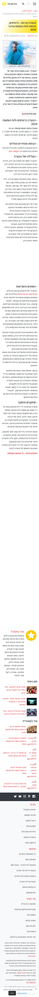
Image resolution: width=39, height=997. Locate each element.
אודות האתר (32, 956)
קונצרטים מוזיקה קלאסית (25, 909)
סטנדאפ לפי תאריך (27, 881)
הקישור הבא (14, 151)
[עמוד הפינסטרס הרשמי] (29, 796)
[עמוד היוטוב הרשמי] (20, 796)
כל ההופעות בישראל (27, 853)
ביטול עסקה (31, 820)
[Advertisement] (19, 263)
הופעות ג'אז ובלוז (28, 903)
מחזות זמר (31, 914)
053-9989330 (31, 982)
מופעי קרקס (30, 920)
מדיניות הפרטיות (28, 831)
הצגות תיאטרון (27, 11)
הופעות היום (30, 859)
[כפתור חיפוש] (23, 4)
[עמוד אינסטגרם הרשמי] (24, 796)
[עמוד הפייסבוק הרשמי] (34, 796)
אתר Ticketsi (17, 631)
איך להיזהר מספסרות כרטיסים (23, 936)
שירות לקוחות (30, 815)
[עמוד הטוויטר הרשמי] (15, 796)
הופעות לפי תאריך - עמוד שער (23, 864)
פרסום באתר (30, 842)
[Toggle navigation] (34, 3)
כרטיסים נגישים (29, 887)
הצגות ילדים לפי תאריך (26, 870)
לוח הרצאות (31, 925)
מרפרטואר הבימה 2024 (27, 294)
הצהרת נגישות (30, 837)
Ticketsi (12, 3)
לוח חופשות (31, 892)
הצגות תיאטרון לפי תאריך (25, 876)
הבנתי (12, 993)
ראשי (35, 11)
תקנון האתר (31, 826)
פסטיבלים (31, 931)
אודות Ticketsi (29, 809)
